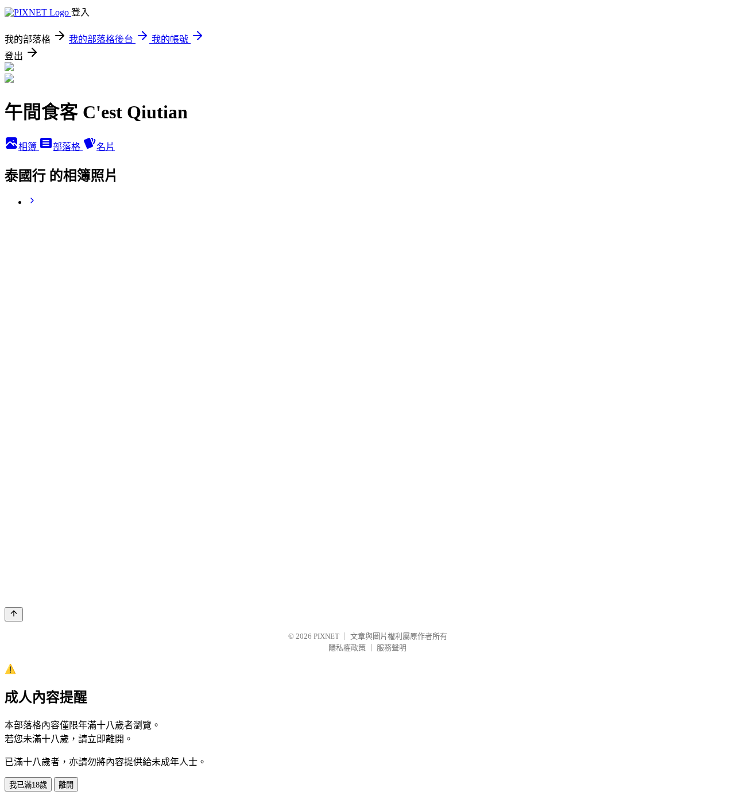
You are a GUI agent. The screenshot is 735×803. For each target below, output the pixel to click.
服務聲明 (392, 647)
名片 (105, 147)
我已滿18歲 (28, 785)
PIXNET (326, 636)
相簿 (28, 147)
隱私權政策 (347, 647)
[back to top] (14, 614)
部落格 (68, 147)
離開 (66, 785)
